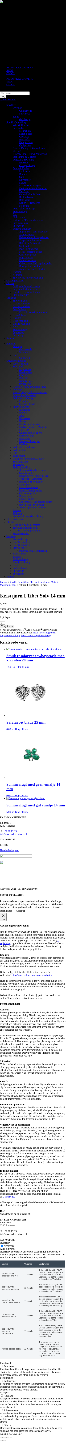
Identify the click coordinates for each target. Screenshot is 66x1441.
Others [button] (3, 1422)
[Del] (7, 1437)
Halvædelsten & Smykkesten (34, 237)
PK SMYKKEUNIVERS (19, 67)
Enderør (17, 272)
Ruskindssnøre (26, 197)
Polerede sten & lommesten (33, 312)
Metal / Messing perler (30, 251)
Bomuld (23, 174)
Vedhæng (17, 274)
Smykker (11, 105)
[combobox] (15, 93)
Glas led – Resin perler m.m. (27, 292)
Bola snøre (24, 200)
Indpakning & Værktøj (24, 156)
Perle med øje (20, 211)
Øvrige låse (25, 145)
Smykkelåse (19, 128)
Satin (21, 177)
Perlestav (23, 162)
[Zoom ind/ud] (1, 1437)
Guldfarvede (25, 110)
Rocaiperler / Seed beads (31, 266)
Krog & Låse (26, 142)
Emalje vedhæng (21, 323)
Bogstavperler (26, 257)
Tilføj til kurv (7, 626)
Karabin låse (25, 133)
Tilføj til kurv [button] (22, 667)
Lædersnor (24, 171)
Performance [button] (6, 1377)
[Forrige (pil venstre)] (1, 1440)
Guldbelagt (24, 119)
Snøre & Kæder (21, 168)
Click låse (24, 136)
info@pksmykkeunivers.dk (13, 834)
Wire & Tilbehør (21, 125)
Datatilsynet (9, 1196)
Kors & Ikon (19, 315)
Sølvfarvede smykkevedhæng (28, 277)
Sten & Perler (19, 309)
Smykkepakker (20, 223)
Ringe (16, 116)
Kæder (22, 182)
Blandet (17, 318)
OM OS (10, 73)
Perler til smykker (22, 228)
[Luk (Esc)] (11, 1437)
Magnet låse (25, 131)
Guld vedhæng (20, 320)
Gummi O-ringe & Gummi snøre (29, 148)
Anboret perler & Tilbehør (32, 269)
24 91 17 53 (10, 831)
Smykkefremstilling (16, 122)
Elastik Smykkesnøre (30, 185)
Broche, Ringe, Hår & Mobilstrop (30, 154)
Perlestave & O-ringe (23, 159)
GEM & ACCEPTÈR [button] (11, 1433)
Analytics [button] (5, 1392)
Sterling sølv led (21, 295)
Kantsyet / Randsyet (29, 202)
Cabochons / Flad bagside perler (35, 263)
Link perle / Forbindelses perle (28, 220)
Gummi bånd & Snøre (30, 194)
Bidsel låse (24, 139)
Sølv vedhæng (20, 300)
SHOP (9, 70)
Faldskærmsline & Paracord (33, 188)
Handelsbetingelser (9, 850)
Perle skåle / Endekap (24, 208)
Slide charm (19, 217)
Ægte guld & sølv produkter (33, 231)
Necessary (9, 1246)
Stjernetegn (18, 225)
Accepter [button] (20, 910)
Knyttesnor (24, 179)
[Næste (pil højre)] (4, 1440)
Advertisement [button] (7, 1407)
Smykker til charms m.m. (25, 289)
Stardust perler (26, 234)
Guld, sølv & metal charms (26, 286)
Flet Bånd (24, 191)
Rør (15, 214)
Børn (15, 326)
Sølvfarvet (24, 113)
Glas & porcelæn (15, 280)
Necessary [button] (5, 1242)
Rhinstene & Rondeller (30, 243)
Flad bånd (24, 205)
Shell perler (25, 246)
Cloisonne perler (27, 254)
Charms (10, 283)
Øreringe (17, 107)
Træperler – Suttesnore (30, 240)
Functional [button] (5, 1363)
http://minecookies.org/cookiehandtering (32, 975)
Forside (4, 582)
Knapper (10, 338)
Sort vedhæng (20, 329)
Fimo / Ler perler (27, 260)
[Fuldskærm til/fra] (4, 1437)
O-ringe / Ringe (27, 165)
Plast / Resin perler (28, 248)
